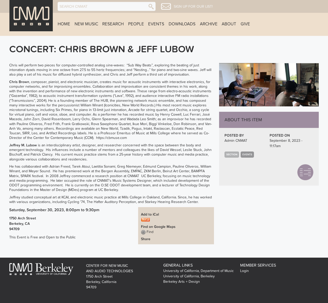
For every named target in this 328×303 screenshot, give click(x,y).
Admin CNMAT (235, 140)
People (136, 24)
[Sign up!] (166, 6)
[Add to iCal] (145, 219)
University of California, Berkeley (189, 276)
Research (113, 24)
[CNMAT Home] (31, 15)
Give (245, 24)
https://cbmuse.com (111, 138)
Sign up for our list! (193, 6)
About (229, 24)
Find (149, 232)
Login (244, 271)
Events (156, 24)
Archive (209, 24)
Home (64, 24)
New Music (86, 24)
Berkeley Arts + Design (181, 281)
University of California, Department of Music (198, 271)
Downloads (182, 24)
